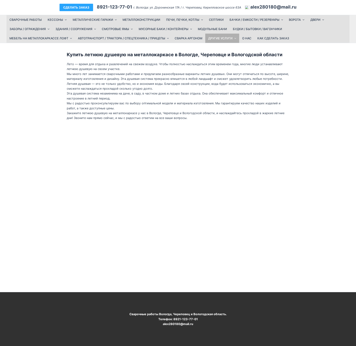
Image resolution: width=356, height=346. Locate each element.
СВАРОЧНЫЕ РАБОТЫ (25, 20)
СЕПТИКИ (216, 20)
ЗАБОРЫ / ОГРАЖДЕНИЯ (27, 29)
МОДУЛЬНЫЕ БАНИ (212, 29)
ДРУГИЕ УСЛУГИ (220, 38)
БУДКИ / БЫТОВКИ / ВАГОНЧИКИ (257, 29)
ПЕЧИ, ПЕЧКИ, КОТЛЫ (182, 20)
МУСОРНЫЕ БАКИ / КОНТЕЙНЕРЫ (163, 29)
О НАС (246, 38)
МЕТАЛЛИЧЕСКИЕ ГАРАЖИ (93, 20)
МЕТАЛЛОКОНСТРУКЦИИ (141, 20)
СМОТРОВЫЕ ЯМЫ (115, 29)
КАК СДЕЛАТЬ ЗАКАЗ (273, 38)
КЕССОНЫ (55, 20)
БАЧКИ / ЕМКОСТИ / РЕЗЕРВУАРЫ (254, 20)
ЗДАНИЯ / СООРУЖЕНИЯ (73, 29)
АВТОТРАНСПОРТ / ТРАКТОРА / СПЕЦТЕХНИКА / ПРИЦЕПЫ (121, 38)
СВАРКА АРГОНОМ (188, 38)
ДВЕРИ (315, 20)
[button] (76, 7)
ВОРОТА (295, 20)
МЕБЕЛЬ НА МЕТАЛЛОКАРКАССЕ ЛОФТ (38, 38)
